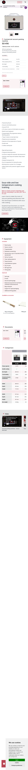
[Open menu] (25, 2)
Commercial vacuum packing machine (13, 40)
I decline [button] (17, 762)
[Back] (23, 2)
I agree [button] (16, 760)
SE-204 (16, 363)
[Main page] (3, 2)
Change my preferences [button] (16, 765)
